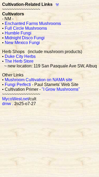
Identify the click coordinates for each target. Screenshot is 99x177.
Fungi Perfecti (18, 84)
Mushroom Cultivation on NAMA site (38, 79)
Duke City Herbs (20, 56)
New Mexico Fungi (22, 42)
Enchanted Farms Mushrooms (33, 23)
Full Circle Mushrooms (26, 28)
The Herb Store (19, 61)
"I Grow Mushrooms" (61, 89)
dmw (6, 103)
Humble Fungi (18, 33)
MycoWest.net (15, 99)
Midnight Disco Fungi (25, 38)
